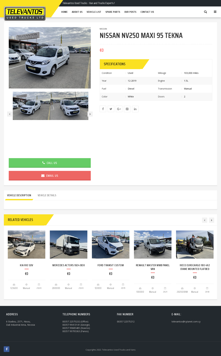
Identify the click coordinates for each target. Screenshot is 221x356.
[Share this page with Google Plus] (119, 109)
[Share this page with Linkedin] (135, 109)
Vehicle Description (19, 195)
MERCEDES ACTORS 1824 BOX (68, 265)
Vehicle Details (47, 195)
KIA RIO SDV (26, 265)
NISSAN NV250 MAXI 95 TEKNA (141, 35)
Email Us (51, 175)
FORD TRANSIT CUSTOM (111, 265)
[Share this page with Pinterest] (127, 109)
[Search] (205, 11)
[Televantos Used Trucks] (30, 3)
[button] (103, 109)
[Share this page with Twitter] (111, 109)
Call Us (51, 162)
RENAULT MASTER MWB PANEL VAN (153, 267)
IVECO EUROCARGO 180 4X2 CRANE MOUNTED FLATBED (195, 267)
